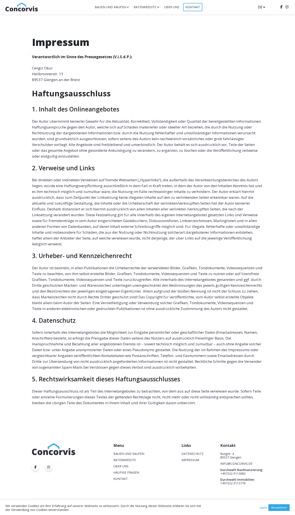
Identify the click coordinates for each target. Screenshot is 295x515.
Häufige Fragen (126, 472)
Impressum (190, 460)
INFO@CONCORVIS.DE (236, 464)
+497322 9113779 (233, 483)
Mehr (263, 508)
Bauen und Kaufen (110, 7)
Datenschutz (192, 454)
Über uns (171, 7)
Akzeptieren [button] (279, 507)
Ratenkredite (145, 7)
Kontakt (193, 7)
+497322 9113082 (233, 473)
